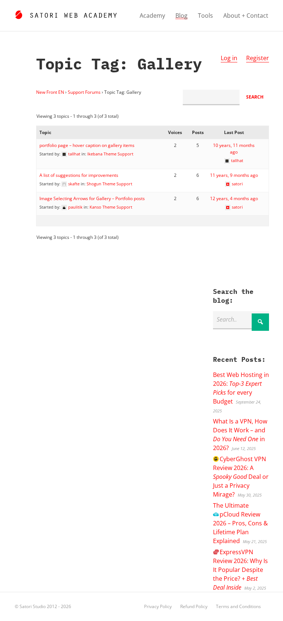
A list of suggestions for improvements (78, 175)
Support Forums (84, 92)
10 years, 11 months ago (234, 148)
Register (257, 58)
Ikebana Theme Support (110, 154)
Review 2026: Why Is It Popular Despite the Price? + (240, 569)
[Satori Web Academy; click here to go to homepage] (66, 13)
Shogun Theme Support (109, 183)
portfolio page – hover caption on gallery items (86, 145)
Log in (229, 58)
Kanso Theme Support (111, 207)
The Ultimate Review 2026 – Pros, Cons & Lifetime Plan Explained (240, 523)
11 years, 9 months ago (234, 175)
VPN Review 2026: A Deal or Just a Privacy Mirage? (241, 476)
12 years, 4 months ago (234, 198)
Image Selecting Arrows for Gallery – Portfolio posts (92, 198)
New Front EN (50, 92)
